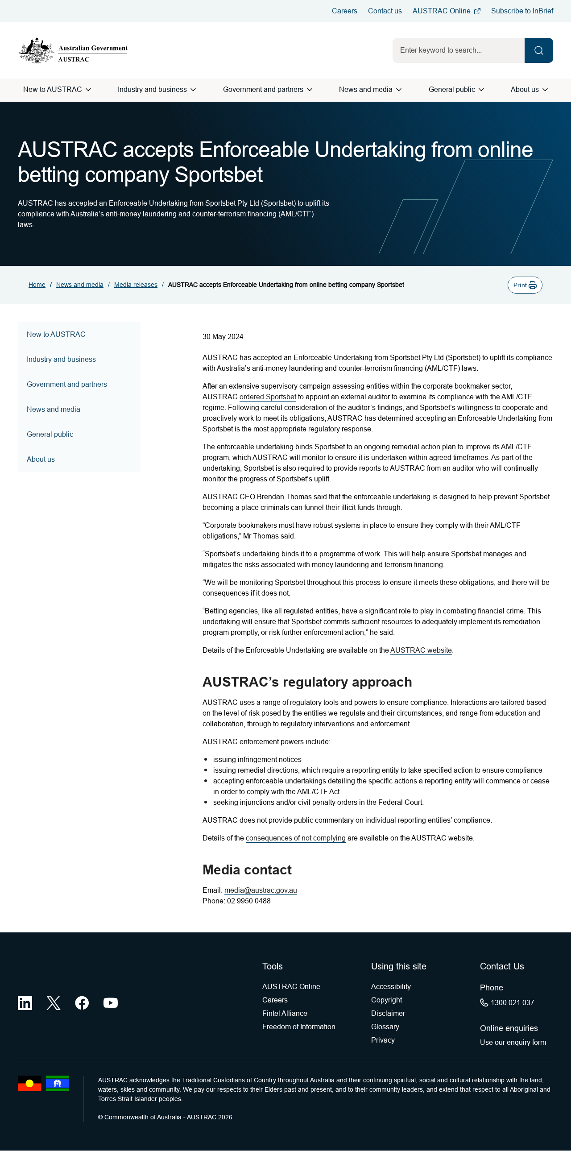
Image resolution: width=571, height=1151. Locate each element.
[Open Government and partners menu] (309, 90)
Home (37, 284)
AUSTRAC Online (442, 11)
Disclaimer (388, 1013)
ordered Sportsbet (268, 397)
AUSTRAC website (421, 650)
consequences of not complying (296, 838)
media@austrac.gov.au (260, 890)
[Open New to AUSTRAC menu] (88, 90)
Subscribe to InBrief (522, 11)
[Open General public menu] (481, 90)
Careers (344, 11)
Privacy (383, 1040)
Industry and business (152, 89)
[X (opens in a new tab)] (53, 1003)
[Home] (73, 50)
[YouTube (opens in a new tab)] (110, 1003)
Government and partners (263, 89)
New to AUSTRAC (52, 89)
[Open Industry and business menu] (193, 90)
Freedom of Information (298, 1027)
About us (525, 89)
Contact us (385, 11)
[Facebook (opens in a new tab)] (82, 1003)
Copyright (386, 1000)
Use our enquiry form (513, 1042)
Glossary (385, 1027)
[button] (525, 285)
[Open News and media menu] (398, 90)
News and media (366, 89)
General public (452, 89)
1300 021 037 (512, 1002)
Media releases (135, 284)
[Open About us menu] (545, 90)
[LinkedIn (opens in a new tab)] (25, 1003)
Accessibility (391, 986)
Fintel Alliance (284, 1013)
